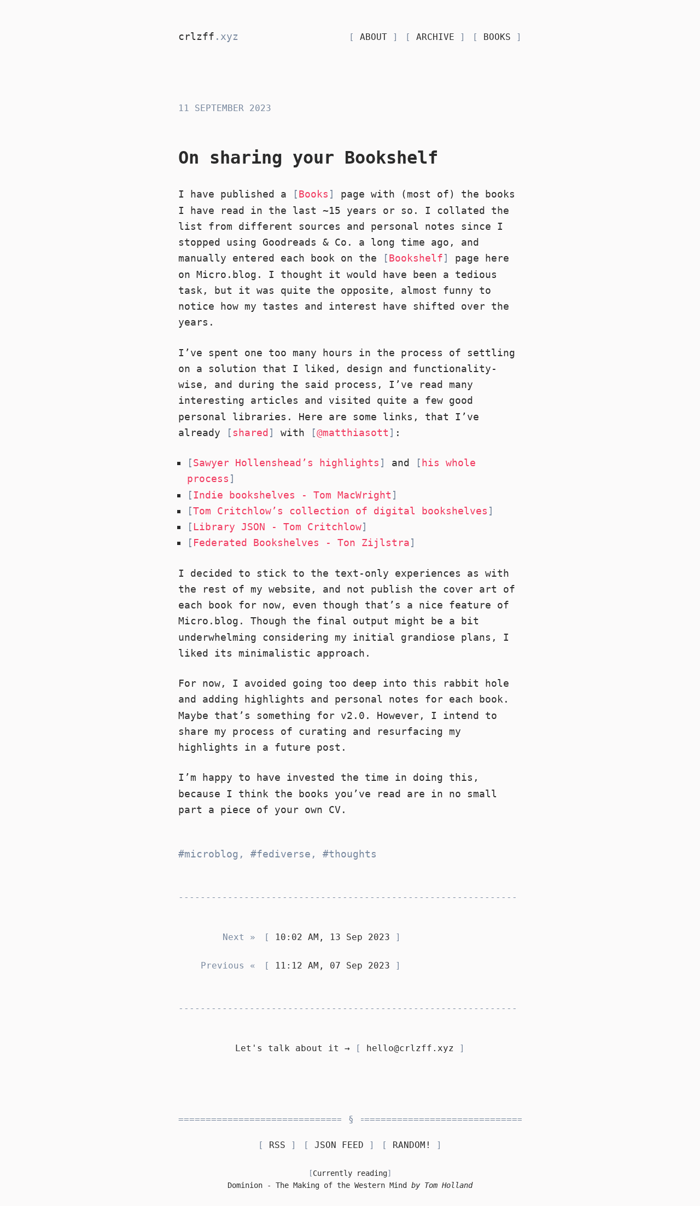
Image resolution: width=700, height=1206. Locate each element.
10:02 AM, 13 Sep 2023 (332, 937)
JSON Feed (339, 1145)
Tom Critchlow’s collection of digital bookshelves (340, 511)
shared (250, 432)
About (373, 37)
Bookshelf (416, 258)
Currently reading (350, 1173)
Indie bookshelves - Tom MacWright (292, 495)
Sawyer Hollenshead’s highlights (286, 462)
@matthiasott (353, 432)
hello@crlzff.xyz (410, 1048)
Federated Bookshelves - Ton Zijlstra (301, 542)
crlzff (208, 36)
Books (497, 37)
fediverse (283, 854)
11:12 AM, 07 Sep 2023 (332, 965)
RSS (277, 1145)
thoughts (353, 854)
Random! (412, 1145)
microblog (211, 854)
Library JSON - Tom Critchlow (277, 526)
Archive (435, 37)
